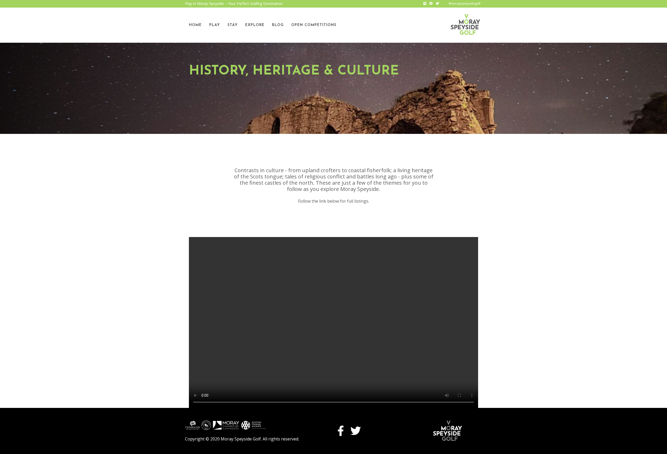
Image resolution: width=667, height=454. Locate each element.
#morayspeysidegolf (464, 3)
